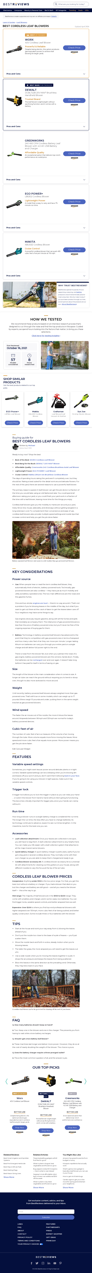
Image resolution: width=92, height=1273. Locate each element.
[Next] (85, 1081)
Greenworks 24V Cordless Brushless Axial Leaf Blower (55, 467)
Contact (22, 1234)
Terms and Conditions (29, 1241)
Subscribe (46, 1217)
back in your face (72, 776)
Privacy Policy (25, 1237)
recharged (37, 660)
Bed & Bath (49, 10)
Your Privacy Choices (28, 1244)
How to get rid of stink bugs (73, 1176)
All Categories (61, 10)
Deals (80, 10)
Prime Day (51, 1241)
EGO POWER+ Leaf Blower (44, 471)
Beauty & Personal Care (33, 10)
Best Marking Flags (10, 1170)
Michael (31, 445)
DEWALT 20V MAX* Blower (48, 464)
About (21, 1231)
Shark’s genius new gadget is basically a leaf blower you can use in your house (75, 1171)
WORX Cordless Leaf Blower (42, 460)
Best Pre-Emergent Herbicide (14, 1163)
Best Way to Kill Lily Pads (12, 1167)
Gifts (87, 10)
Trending (72, 10)
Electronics (7, 10)
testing (79, 292)
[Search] (56, 5)
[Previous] (6, 1081)
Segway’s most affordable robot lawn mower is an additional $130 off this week (45, 1176)
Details (54, 16)
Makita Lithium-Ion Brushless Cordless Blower (48, 475)
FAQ (19, 1227)
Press (49, 1231)
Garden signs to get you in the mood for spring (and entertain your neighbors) (74, 1182)
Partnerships (53, 1227)
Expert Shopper (54, 1234)
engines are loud (40, 603)
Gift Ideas (51, 1237)
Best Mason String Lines (12, 1173)
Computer (18, 10)
